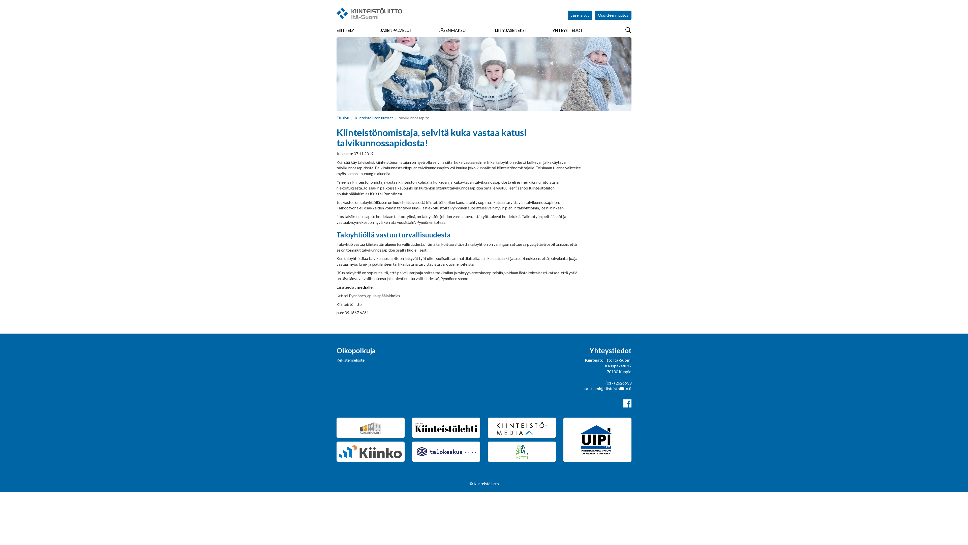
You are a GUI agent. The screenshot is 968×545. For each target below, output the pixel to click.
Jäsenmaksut (453, 30)
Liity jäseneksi (510, 30)
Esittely (345, 30)
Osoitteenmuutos (613, 15)
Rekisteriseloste (351, 360)
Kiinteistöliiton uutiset (374, 117)
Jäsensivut (580, 15)
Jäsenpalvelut (396, 30)
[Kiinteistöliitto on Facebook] (627, 403)
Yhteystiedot (567, 30)
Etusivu (343, 117)
